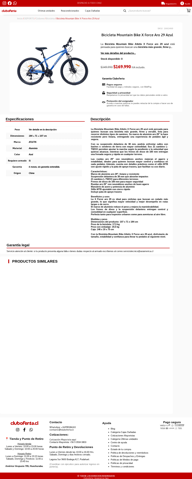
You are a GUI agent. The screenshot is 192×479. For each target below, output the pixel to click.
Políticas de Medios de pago (124, 459)
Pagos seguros (114, 84)
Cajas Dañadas (92, 11)
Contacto (115, 446)
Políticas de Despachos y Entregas (128, 456)
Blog (113, 428)
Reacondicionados (70, 11)
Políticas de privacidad (122, 463)
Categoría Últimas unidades (124, 439)
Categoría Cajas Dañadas (123, 432)
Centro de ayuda (119, 442)
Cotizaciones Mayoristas (123, 435)
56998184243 (69, 427)
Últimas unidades (46, 11)
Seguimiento (171, 4)
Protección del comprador (120, 101)
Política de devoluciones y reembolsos (129, 452)
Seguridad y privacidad (118, 93)
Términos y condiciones (122, 466)
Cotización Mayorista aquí (63, 439)
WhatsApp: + (56, 427)
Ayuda (187, 4)
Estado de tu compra (121, 449)
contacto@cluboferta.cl (62, 429)
